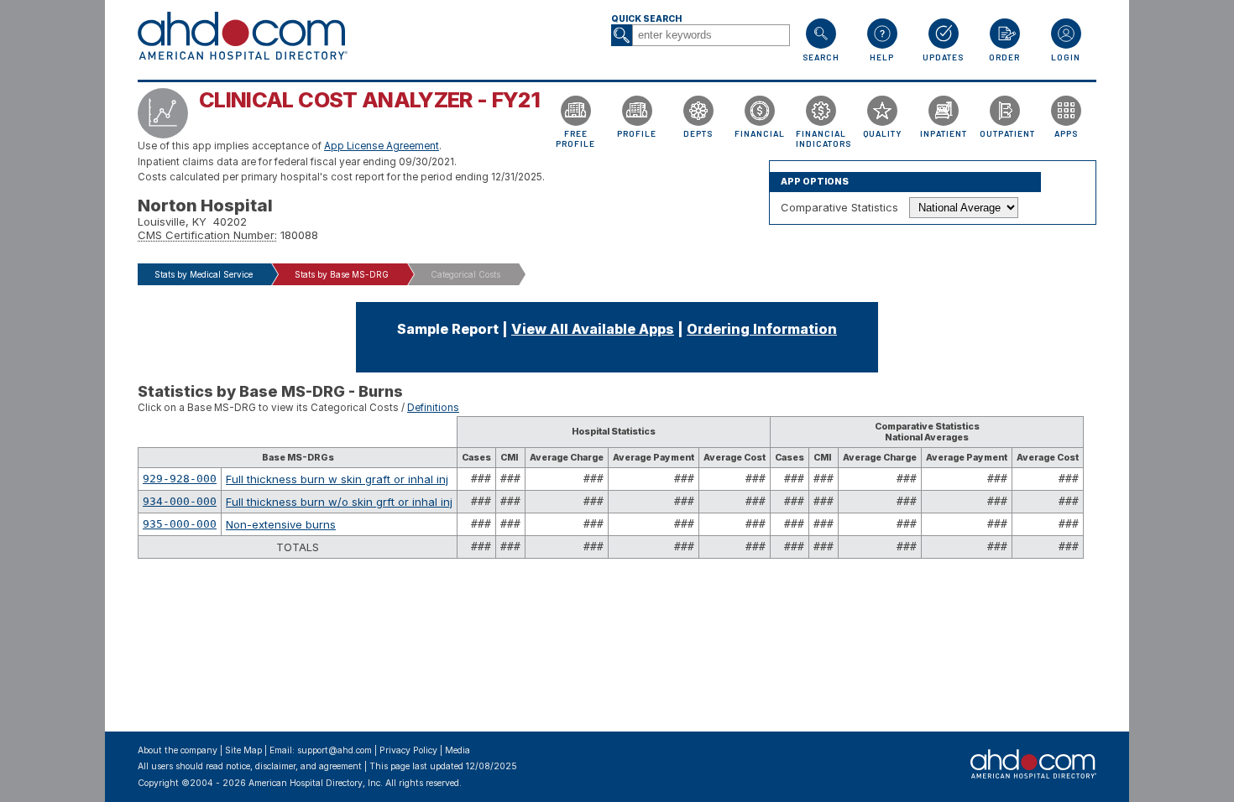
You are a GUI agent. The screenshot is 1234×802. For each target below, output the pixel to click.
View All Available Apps (592, 328)
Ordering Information (762, 328)
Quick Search (646, 18)
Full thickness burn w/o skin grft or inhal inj (339, 501)
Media (457, 750)
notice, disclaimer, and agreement (294, 766)
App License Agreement (381, 146)
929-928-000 (180, 478)
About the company (177, 750)
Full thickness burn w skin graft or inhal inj (337, 479)
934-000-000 (180, 501)
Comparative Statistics (839, 207)
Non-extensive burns (281, 524)
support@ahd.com (334, 750)
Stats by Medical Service (203, 274)
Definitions (433, 408)
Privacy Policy (408, 750)
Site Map (243, 750)
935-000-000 (180, 524)
